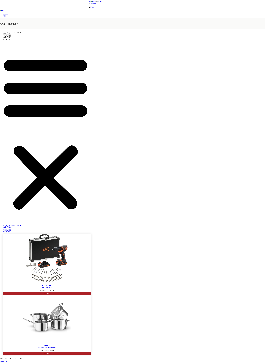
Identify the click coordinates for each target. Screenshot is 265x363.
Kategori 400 (7, 34)
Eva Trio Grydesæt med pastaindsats (47, 346)
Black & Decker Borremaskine (47, 286)
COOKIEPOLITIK (5, 361)
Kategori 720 (7, 38)
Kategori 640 (7, 36)
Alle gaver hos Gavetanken (12, 32)
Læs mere (47, 293)
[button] (45, 132)
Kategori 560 (7, 35)
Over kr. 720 (7, 39)
